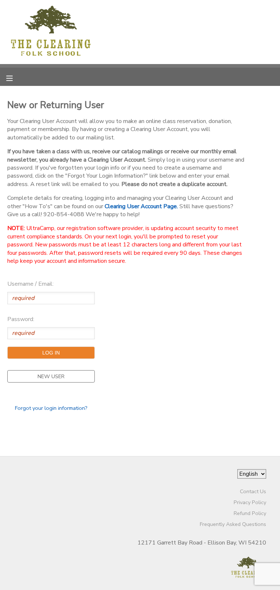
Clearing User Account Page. (141, 206)
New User (51, 376)
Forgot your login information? (51, 408)
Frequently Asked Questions (233, 524)
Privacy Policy (250, 502)
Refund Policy (250, 513)
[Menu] (14, 77)
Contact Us (253, 491)
